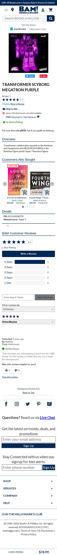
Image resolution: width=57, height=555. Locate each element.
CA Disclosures (45, 530)
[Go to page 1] (23, 207)
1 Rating (6, 104)
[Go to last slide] (5, 184)
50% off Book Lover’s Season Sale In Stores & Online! (28, 2)
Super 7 (7, 96)
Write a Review (17, 104)
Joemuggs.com (11, 530)
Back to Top (28, 392)
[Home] (28, 10)
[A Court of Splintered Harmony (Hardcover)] (18, 180)
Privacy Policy (28, 534)
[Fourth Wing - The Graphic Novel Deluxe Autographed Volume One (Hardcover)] (40, 183)
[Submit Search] (51, 18)
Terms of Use (28, 530)
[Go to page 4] (29, 206)
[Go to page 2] (25, 206)
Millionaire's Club (37, 29)
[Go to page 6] (34, 206)
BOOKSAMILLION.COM (33, 527)
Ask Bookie (20, 29)
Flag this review (10, 377)
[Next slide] (52, 184)
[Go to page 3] (27, 206)
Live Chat (47, 417)
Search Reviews (45, 297)
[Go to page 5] (31, 206)
